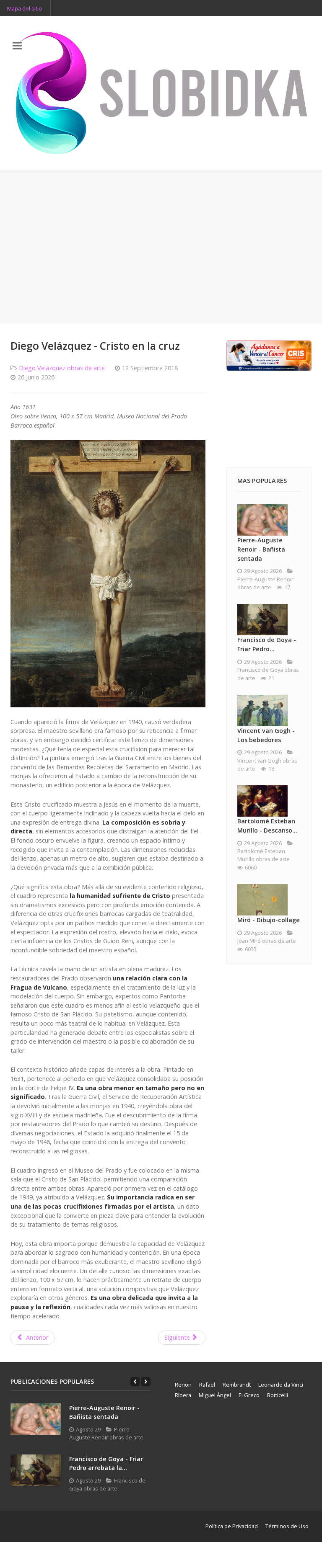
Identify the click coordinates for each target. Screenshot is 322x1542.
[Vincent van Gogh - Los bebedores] (262, 710)
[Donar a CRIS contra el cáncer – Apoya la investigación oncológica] (269, 355)
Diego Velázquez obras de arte (62, 368)
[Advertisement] (161, 247)
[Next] (146, 1381)
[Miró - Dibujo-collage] (262, 899)
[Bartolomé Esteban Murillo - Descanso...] (262, 801)
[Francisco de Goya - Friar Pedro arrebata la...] (35, 1470)
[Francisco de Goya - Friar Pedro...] (262, 619)
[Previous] (135, 1381)
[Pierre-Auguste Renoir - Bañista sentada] (262, 520)
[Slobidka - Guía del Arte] (161, 93)
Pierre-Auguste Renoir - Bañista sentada (261, 549)
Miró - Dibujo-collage (268, 920)
